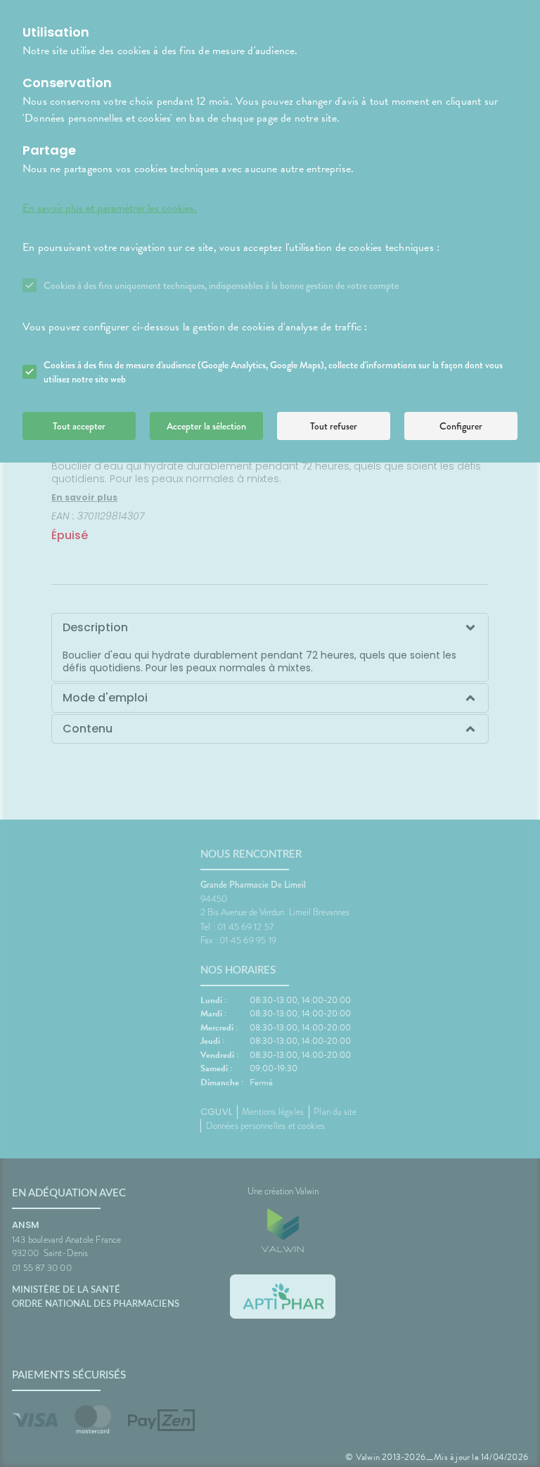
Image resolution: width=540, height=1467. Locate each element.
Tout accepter (79, 426)
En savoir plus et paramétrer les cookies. (109, 208)
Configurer (460, 426)
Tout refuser (333, 426)
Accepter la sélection (206, 426)
